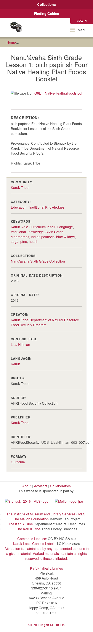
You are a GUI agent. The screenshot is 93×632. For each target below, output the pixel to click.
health (33, 241)
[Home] (16, 27)
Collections (46, 4)
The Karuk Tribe (20, 523)
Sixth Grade (54, 231)
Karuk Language (60, 226)
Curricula (18, 461)
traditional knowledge (27, 231)
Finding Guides (46, 13)
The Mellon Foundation (31, 518)
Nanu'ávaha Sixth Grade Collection (38, 261)
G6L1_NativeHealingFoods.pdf (58, 93)
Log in (82, 21)
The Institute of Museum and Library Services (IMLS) (46, 514)
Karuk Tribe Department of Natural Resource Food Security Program (45, 322)
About (26, 485)
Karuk (15, 363)
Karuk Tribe (20, 187)
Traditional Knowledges (46, 207)
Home (11, 42)
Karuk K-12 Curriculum (28, 226)
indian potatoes (43, 236)
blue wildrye (65, 236)
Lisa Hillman (20, 344)
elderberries (20, 236)
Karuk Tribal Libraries (46, 568)
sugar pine (19, 241)
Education (18, 207)
